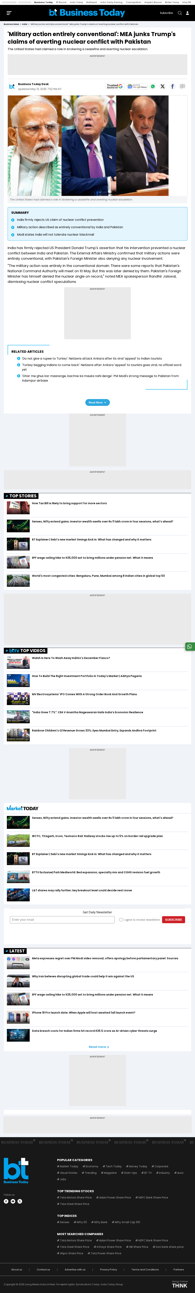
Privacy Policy (108, 1269)
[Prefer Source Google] (114, 86)
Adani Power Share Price (115, 1197)
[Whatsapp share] (152, 86)
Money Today (138, 1166)
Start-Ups (130, 1173)
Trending (91, 1173)
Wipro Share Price (71, 1253)
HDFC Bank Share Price (153, 1197)
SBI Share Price (138, 1247)
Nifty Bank (100, 1222)
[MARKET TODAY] (22, 808)
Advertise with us (75, 1269)
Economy (92, 1166)
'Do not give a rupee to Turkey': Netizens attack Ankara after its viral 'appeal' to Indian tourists (92, 358)
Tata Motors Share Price (76, 1197)
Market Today (69, 1166)
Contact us (43, 1269)
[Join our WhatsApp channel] (189, 650)
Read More (96, 402)
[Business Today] (87, 13)
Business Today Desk (33, 84)
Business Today (43, 2)
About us (16, 1269)
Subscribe (166, 13)
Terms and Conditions (145, 1269)
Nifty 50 (82, 1222)
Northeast (91, 2)
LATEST (17, 951)
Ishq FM (186, 2)
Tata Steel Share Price (74, 1204)
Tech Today (114, 1166)
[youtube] (13, 1201)
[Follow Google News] (137, 86)
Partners (178, 1269)
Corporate (161, 1166)
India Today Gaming (111, 2)
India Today (76, 2)
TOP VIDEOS (33, 650)
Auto (180, 1173)
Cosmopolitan (133, 2)
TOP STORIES (23, 496)
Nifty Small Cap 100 (127, 1222)
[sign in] (187, 13)
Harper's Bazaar (153, 2)
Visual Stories (68, 1173)
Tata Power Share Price (106, 1253)
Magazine (110, 1173)
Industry (164, 1173)
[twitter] (20, 1201)
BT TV (148, 1173)
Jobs (63, 1179)
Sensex (64, 1222)
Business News (11, 24)
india (24, 24)
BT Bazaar (61, 2)
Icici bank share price (170, 1247)
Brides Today (172, 2)
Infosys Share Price (109, 1247)
